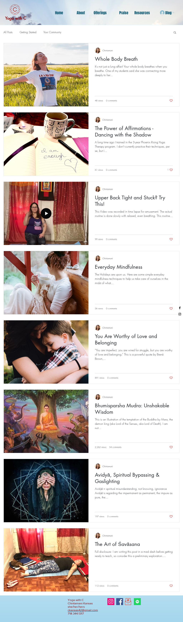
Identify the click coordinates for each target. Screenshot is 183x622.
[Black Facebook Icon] (180, 308)
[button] (175, 33)
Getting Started (28, 32)
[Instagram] (110, 601)
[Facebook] (119, 601)
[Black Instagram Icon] (180, 314)
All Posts (8, 32)
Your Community (52, 32)
